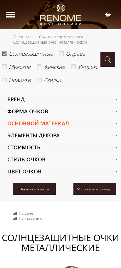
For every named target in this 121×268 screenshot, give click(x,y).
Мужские (20, 67)
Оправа (75, 54)
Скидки (52, 80)
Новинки (20, 80)
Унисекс (88, 67)
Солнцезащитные (31, 54)
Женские (54, 67)
